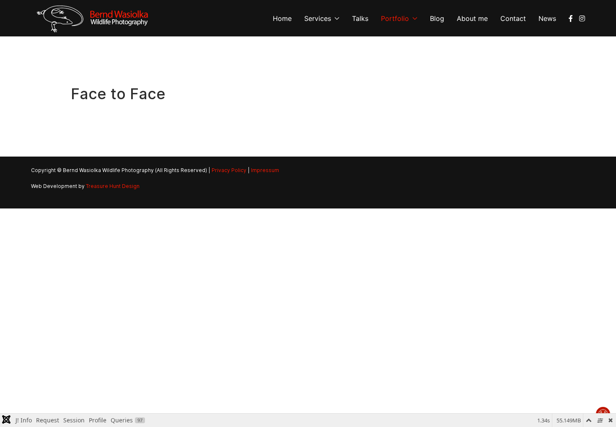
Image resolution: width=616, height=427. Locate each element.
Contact (513, 18)
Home (282, 18)
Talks (360, 18)
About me (472, 18)
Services (317, 18)
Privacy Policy (229, 170)
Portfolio (395, 18)
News (547, 18)
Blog (437, 18)
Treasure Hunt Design (113, 186)
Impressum (265, 170)
